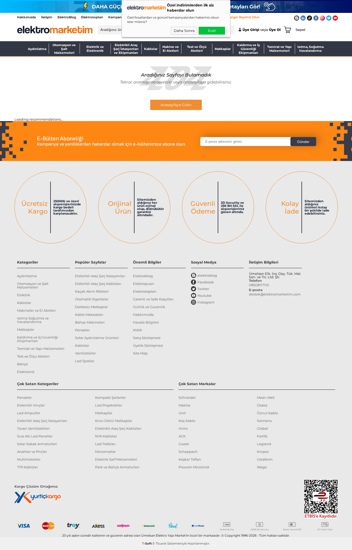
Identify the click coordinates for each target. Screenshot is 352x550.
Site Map (140, 353)
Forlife (262, 436)
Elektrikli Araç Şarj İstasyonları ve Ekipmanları (126, 49)
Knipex (263, 452)
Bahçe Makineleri (90, 322)
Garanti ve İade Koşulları (153, 299)
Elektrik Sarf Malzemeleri (116, 459)
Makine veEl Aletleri (170, 49)
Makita (184, 405)
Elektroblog (143, 276)
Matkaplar (223, 49)
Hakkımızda (26, 17)
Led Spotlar (84, 361)
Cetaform (265, 459)
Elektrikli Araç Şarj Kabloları (98, 284)
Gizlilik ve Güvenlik (149, 307)
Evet (212, 30)
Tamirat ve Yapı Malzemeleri (279, 49)
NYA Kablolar (106, 436)
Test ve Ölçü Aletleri (196, 49)
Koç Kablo (187, 421)
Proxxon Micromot (194, 467)
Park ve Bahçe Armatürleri (117, 467)
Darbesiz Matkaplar (91, 307)
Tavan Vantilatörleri (33, 428)
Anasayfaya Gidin (176, 105)
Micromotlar (105, 452)
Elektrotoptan (92, 17)
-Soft (147, 543)
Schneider (187, 397)
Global (262, 428)
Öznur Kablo (267, 413)
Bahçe (22, 364)
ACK (182, 436)
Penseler (82, 330)
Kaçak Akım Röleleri (92, 291)
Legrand (264, 444)
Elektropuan (143, 284)
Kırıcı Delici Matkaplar (113, 421)
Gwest (184, 444)
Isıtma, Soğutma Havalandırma (310, 49)
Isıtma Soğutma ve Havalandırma (33, 320)
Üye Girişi (250, 29)
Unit (182, 413)
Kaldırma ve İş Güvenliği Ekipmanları (248, 49)
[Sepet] (286, 29)
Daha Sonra (184, 30)
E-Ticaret (159, 543)
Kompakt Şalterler (110, 397)
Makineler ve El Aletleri (36, 310)
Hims (183, 428)
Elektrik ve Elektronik (95, 49)
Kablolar (150, 49)
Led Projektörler (108, 405)
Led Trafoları (105, 444)
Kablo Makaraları (89, 314)
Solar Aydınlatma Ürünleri (97, 338)
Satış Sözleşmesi (147, 338)
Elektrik (23, 295)
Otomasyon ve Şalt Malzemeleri (64, 49)
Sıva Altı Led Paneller (35, 436)
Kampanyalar (118, 17)
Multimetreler (28, 459)
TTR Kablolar (27, 467)
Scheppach (188, 452)
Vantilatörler (85, 353)
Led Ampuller (28, 413)
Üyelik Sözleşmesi (148, 345)
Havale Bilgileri (146, 322)
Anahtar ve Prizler (32, 452)
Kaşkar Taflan (190, 459)
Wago (262, 467)
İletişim (46, 17)
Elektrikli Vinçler (31, 405)
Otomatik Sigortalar (91, 299)
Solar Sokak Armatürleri (37, 444)
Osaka (262, 405)
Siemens (264, 421)
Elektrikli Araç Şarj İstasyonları (100, 276)
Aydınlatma (37, 49)
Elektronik (26, 372)
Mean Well (266, 397)
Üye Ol (275, 29)
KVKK (137, 330)
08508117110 (259, 285)
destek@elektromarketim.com (275, 294)
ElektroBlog (66, 17)
